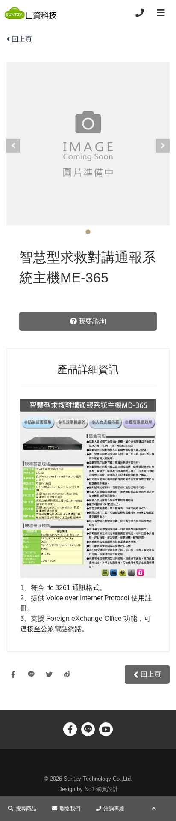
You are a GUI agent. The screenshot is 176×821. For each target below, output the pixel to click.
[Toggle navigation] (161, 12)
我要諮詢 (91, 321)
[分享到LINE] (33, 674)
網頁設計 (107, 789)
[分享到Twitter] (51, 674)
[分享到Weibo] (69, 674)
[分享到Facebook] (15, 674)
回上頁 (22, 39)
